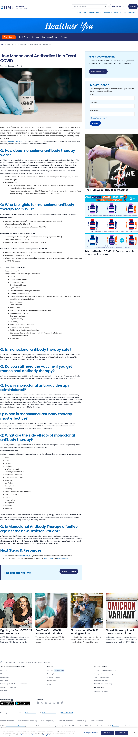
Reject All (107, 732)
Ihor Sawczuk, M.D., (15, 141)
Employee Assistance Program (104, 674)
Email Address (94, 110)
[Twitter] (54, 702)
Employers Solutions (101, 691)
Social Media (4, 677)
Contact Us (4, 680)
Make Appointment (69, 571)
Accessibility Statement (65, 720)
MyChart (44, 713)
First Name (93, 95)
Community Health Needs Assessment (13, 684)
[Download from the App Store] (7, 703)
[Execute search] (106, 6)
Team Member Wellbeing (103, 684)
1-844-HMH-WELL (67, 713)
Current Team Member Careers (105, 670)
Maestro (50, 684)
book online (52, 713)
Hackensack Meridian (15, 726)
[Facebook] (38, 702)
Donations (115, 726)
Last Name (93, 102)
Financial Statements (7, 720)
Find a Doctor (9, 37)
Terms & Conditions (96, 720)
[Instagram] (42, 702)
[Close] (135, 732)
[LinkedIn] (46, 702)
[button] (81, 12)
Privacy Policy (81, 720)
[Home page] (2, 44)
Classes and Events (7, 674)
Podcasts (64, 37)
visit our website (63, 558)
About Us (3, 670)
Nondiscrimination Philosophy (27, 720)
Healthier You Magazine (50, 37)
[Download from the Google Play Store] (22, 703)
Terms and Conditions (28, 735)
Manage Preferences (91, 732)
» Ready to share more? (98, 118)
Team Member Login (101, 680)
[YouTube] (58, 702)
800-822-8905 (49, 558)
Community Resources (8, 687)
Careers (50, 670)
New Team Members (101, 677)
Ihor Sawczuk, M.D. (25, 556)
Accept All (121, 732)
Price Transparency (47, 720)
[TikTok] (62, 702)
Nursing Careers (53, 674)
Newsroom (4, 690)
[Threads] (50, 702)
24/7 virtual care (30, 713)
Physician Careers (53, 677)
